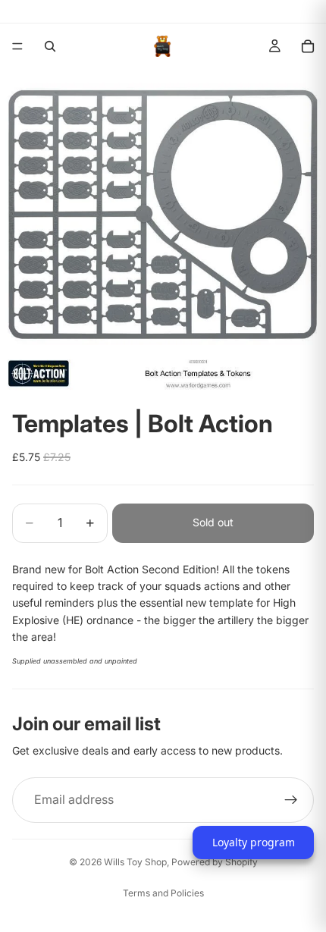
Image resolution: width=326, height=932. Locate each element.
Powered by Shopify (214, 862)
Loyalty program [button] (253, 842)
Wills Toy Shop (135, 862)
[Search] (50, 46)
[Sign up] (291, 800)
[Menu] (17, 46)
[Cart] (307, 46)
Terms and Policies (163, 893)
